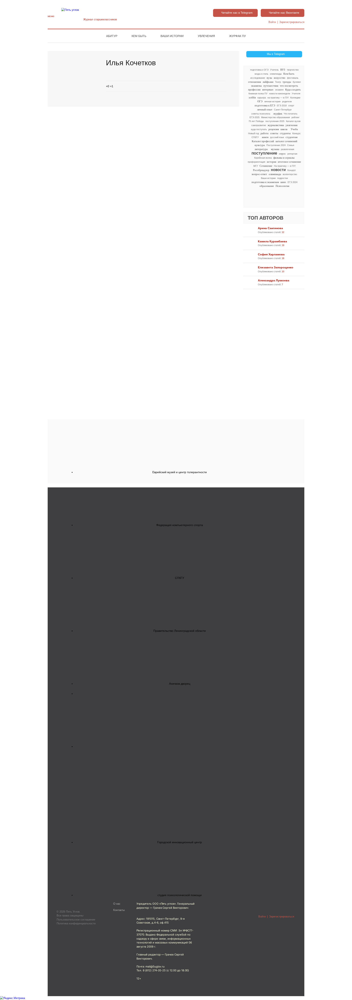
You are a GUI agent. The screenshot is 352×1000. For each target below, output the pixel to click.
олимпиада (275, 174)
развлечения (287, 149)
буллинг (297, 82)
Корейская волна (263, 158)
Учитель (274, 70)
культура (260, 145)
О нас (116, 903)
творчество (293, 70)
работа (264, 133)
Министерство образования (275, 117)
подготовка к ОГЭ (259, 70)
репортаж (292, 154)
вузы (269, 77)
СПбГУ (255, 137)
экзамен (279, 89)
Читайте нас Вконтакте (284, 12)
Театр (278, 82)
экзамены (256, 85)
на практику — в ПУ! (278, 97)
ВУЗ (282, 69)
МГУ (255, 166)
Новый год (253, 133)
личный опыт (264, 109)
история (271, 161)
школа (283, 129)
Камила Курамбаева (272, 241)
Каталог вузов (293, 121)
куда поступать (259, 129)
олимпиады (276, 74)
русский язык (277, 137)
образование (267, 185)
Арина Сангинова (270, 228)
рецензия (273, 129)
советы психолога (260, 113)
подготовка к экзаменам (265, 182)
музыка (275, 149)
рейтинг (295, 117)
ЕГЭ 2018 (282, 105)
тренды (287, 81)
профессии (254, 89)
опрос (282, 153)
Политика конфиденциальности (76, 923)
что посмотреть (289, 85)
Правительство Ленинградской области (179, 630)
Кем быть (139, 36)
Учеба (294, 129)
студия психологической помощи (179, 895)
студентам (291, 137)
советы (274, 133)
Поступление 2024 (276, 145)
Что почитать (290, 113)
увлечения (291, 125)
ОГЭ (260, 101)
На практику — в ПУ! (285, 166)
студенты (285, 133)
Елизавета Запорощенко (275, 267)
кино (283, 182)
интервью (267, 89)
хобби (252, 97)
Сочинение (266, 165)
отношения (254, 81)
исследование (257, 78)
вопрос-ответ (259, 174)
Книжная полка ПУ (258, 93)
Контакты (119, 910)
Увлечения (206, 36)
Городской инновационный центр (179, 842)
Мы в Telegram (276, 54)
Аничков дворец (179, 683)
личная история (272, 101)
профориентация (256, 162)
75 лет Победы (256, 121)
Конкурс (296, 133)
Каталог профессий (263, 141)
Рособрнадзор (261, 170)
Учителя (296, 93)
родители (287, 101)
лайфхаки (268, 81)
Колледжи (295, 97)
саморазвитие (258, 125)
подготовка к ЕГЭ (265, 105)
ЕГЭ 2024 (292, 182)
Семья (290, 145)
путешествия (270, 85)
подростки (282, 178)
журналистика (276, 125)
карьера (261, 97)
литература (261, 149)
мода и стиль (261, 74)
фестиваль (292, 78)
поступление (264, 153)
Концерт (291, 170)
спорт (291, 105)
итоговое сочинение (289, 161)
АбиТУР (111, 36)
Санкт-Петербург (283, 109)
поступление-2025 (274, 121)
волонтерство (290, 174)
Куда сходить (293, 89)
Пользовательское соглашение (76, 919)
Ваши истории (172, 36)
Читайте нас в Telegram (237, 12)
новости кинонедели (279, 93)
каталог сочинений (286, 141)
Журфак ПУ (237, 36)
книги (265, 137)
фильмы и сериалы (284, 157)
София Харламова (271, 254)
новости (278, 170)
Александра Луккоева (273, 280)
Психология (282, 185)
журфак (277, 113)
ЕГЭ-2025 (255, 117)
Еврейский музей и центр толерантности (179, 472)
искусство (279, 77)
